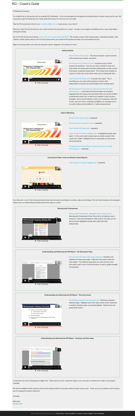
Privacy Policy (60, 413)
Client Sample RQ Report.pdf (79, 78)
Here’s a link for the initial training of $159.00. (54, 37)
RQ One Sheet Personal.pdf (78, 55)
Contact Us (80, 413)
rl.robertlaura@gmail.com (49, 24)
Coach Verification (99, 413)
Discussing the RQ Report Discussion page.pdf (85, 257)
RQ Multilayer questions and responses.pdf (84, 300)
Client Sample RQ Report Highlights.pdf (82, 133)
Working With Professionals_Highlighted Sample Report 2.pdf (90, 213)
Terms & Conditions (70, 413)
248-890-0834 (17, 404)
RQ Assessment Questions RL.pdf (81, 63)
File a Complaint (88, 413)
